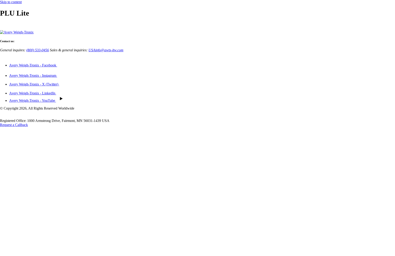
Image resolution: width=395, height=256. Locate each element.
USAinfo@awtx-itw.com (105, 50)
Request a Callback (14, 125)
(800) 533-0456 (37, 50)
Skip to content (11, 2)
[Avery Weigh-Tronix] (17, 32)
